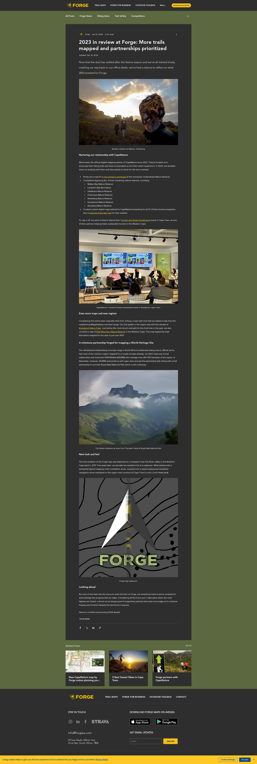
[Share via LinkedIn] (93, 627)
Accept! (244, 760)
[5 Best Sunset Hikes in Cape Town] (128, 661)
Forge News (86, 16)
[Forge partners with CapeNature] (171, 661)
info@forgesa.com (80, 733)
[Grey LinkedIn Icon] (78, 721)
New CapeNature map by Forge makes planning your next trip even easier (84, 679)
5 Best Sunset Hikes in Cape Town (127, 679)
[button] (100, 5)
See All (188, 645)
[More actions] (176, 34)
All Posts (70, 16)
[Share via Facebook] (80, 627)
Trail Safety (120, 16)
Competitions (138, 16)
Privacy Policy (102, 760)
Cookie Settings (228, 760)
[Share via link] (100, 627)
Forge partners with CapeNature (167, 679)
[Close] (253, 760)
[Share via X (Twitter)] (87, 627)
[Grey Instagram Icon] (70, 721)
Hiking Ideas (103, 16)
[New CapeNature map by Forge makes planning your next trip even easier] (85, 661)
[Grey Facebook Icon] (85, 721)
